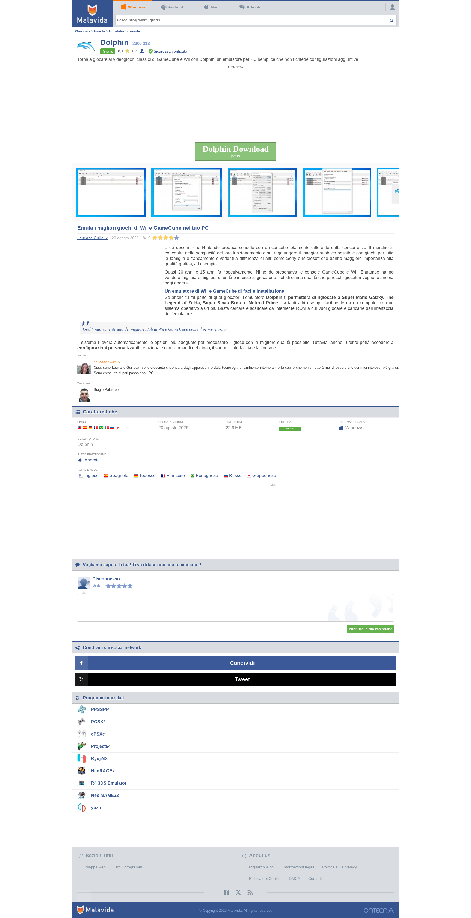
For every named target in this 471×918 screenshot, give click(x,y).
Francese (176, 475)
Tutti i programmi (128, 867)
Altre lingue (88, 469)
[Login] (390, 7)
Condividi (242, 663)
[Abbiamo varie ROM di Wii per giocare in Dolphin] (111, 192)
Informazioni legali (298, 867)
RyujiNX (99, 758)
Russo (235, 475)
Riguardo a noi (261, 867)
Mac (214, 7)
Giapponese (264, 475)
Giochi (99, 31)
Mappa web (96, 867)
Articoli (253, 7)
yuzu (96, 807)
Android (175, 7)
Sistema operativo (353, 422)
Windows (136, 7)
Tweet (242, 679)
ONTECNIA (379, 910)
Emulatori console (124, 31)
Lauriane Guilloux (107, 362)
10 (131, 585)
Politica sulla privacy (339, 867)
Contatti (315, 878)
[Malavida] (92, 13)
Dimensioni (234, 422)
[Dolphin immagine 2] (186, 192)
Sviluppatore (88, 438)
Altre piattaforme (92, 454)
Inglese (91, 475)
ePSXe (98, 734)
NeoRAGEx (103, 771)
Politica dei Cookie (265, 878)
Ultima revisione (171, 422)
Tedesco (147, 475)
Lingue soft (86, 422)
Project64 (101, 746)
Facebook (223, 892)
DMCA (294, 878)
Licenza (285, 422)
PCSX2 (98, 721)
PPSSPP (100, 709)
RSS (247, 892)
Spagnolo (119, 475)
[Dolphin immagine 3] (262, 192)
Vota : (98, 585)
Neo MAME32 (105, 795)
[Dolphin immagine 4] (337, 192)
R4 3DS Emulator (108, 783)
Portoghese (207, 475)
